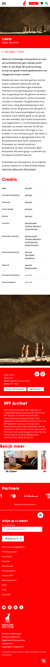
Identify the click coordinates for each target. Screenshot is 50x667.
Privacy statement (11, 637)
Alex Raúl (28, 188)
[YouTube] (4, 607)
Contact (6, 594)
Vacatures (7, 566)
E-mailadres (8, 525)
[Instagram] (10, 607)
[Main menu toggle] (4, 3)
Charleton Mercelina (33, 226)
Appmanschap (31, 652)
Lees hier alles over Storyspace (19, 169)
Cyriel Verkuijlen (31, 229)
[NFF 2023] (3, 52)
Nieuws (6, 561)
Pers (4, 585)
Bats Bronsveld (31, 223)
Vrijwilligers (8, 570)
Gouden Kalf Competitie (15, 389)
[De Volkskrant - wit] (27, 496)
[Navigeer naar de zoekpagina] (46, 3)
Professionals (9, 551)
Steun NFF (7, 575)
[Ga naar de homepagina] (24, 3)
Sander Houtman (31, 245)
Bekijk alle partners (25, 504)
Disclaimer (7, 643)
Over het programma (13, 547)
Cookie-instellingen (11, 633)
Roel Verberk (30, 255)
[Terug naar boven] (40, 515)
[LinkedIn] (15, 607)
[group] (21, 463)
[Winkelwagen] (41, 3)
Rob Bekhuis (30, 258)
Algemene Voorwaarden (13, 640)
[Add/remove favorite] (42, 374)
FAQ (4, 589)
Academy (7, 556)
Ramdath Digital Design (12, 652)
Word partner (9, 580)
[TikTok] (21, 607)
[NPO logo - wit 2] (9, 496)
